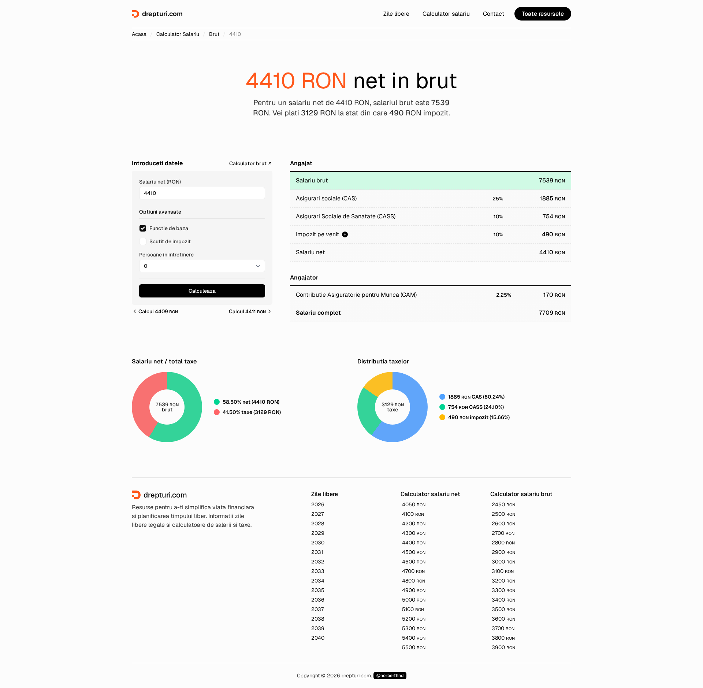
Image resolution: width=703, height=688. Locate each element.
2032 (317, 561)
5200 (413, 618)
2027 (317, 514)
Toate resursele (543, 14)
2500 (503, 514)
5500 (413, 647)
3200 (503, 580)
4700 (413, 571)
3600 (503, 618)
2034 (317, 580)
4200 (413, 523)
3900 (503, 647)
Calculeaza (202, 291)
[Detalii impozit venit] (345, 234)
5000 (413, 599)
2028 (317, 523)
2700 (503, 533)
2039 (317, 628)
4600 (413, 561)
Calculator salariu (446, 14)
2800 (503, 542)
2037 (317, 609)
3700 (503, 628)
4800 (413, 580)
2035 (317, 590)
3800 (503, 638)
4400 (413, 542)
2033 (317, 571)
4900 (413, 590)
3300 (503, 590)
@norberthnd (389, 675)
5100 (413, 609)
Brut (214, 34)
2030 (317, 542)
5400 (413, 638)
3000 (503, 561)
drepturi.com (356, 675)
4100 (413, 514)
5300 (413, 628)
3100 (503, 571)
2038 (317, 618)
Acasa (139, 34)
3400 (503, 599)
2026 (317, 504)
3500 (503, 609)
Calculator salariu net (430, 494)
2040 (317, 638)
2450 (503, 504)
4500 (413, 552)
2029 (317, 533)
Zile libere (396, 14)
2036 (317, 599)
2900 (503, 552)
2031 (317, 552)
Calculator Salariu (177, 34)
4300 (413, 533)
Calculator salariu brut (521, 494)
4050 (413, 504)
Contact (493, 14)
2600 (503, 523)
